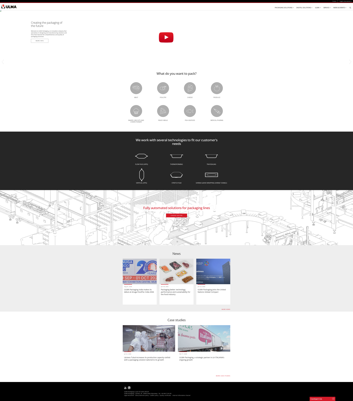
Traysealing (211, 164)
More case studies (223, 376)
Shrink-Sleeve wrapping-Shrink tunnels (211, 183)
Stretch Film (176, 183)
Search (350, 7)
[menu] (346, 1)
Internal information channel (181, 395)
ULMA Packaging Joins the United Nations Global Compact (212, 290)
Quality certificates (165, 395)
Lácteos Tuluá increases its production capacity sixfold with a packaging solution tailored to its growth (147, 358)
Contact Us (316, 398)
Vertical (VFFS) (141, 183)
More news (226, 309)
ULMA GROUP (144, 392)
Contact (334, 1)
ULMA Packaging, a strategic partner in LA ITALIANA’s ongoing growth (201, 358)
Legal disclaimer (129, 395)
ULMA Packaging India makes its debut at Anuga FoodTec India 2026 (139, 290)
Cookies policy (154, 395)
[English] (9, 6)
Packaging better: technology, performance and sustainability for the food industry (175, 292)
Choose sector (176, 215)
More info (40, 29)
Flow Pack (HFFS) (141, 164)
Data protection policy (142, 395)
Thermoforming (176, 164)
